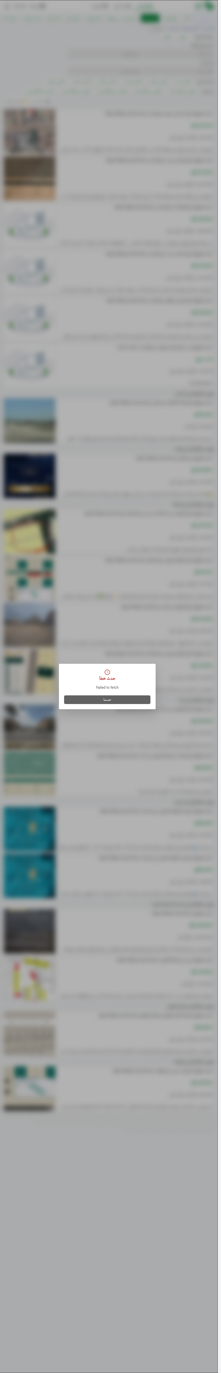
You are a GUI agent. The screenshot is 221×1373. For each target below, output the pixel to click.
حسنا (107, 699)
